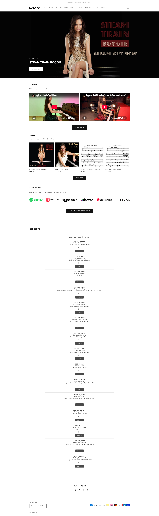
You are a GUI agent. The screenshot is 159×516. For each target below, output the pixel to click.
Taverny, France (79, 365)
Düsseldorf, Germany (79, 304)
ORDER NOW (36, 69)
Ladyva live (79, 429)
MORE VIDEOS (79, 127)
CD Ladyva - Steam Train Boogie (38, 169)
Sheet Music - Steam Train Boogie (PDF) (90, 169)
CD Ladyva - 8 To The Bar (61, 169)
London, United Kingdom (79, 289)
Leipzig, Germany (79, 350)
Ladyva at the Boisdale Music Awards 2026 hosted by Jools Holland (79, 290)
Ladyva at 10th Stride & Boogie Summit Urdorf (79, 444)
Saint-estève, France (79, 427)
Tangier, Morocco (79, 273)
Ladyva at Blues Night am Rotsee (79, 244)
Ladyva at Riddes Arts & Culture (79, 260)
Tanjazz (79, 275)
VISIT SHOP (79, 178)
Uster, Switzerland (79, 381)
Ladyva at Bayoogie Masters (79, 306)
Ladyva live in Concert (79, 413)
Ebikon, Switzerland (79, 243)
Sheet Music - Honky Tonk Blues (113, 169)
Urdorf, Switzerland (79, 442)
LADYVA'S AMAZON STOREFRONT (79, 211)
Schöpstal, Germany (79, 335)
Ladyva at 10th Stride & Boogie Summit (79, 459)
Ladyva (35, 512)
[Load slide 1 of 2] (78, 77)
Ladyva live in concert (79, 367)
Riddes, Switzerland (79, 258)
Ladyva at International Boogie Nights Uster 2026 (79, 383)
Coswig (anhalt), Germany (79, 319)
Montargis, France (79, 412)
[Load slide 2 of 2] (81, 77)
